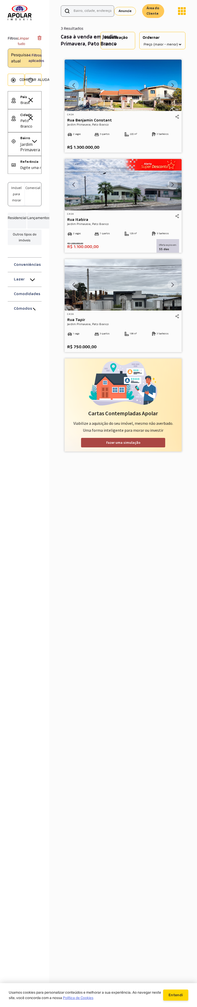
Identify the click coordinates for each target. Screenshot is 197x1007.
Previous (73, 85)
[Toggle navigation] (182, 11)
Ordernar (151, 38)
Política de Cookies (78, 998)
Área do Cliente (152, 10)
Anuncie (125, 11)
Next (173, 85)
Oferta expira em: (167, 245)
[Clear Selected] (30, 99)
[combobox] (30, 103)
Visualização (116, 38)
